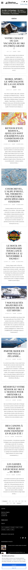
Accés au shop (23, 4)
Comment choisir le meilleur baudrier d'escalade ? (17, 545)
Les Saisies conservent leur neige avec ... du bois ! (14, 468)
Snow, (19, 144)
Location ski (4, 515)
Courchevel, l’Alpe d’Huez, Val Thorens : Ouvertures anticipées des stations (14, 195)
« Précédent (4, 501)
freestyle (3, 529)
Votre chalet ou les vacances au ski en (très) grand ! (14, 43)
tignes (8, 529)
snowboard (7, 527)
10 (14, 503)
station (19, 51)
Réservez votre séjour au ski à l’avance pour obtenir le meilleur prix (14, 391)
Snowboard (5, 12)
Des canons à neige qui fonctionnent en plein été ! (14, 429)
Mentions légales (5, 512)
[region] (14, 562)
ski (2, 527)
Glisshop (14, 51)
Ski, (17, 144)
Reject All (14, 568)
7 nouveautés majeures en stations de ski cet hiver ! (14, 306)
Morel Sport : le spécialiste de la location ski (14, 83)
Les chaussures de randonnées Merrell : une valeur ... (16, 553)
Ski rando (13, 12)
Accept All (14, 565)
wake (12, 529)
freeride (12, 527)
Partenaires (4, 514)
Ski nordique (22, 12)
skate (17, 527)
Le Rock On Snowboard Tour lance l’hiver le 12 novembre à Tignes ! (14, 252)
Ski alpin (20, 10)
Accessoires (15, 13)
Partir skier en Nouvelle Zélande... (14, 354)
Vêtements (6, 13)
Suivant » (19, 503)
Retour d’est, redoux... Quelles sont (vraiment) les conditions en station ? (14, 134)
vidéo (21, 527)
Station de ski (4, 519)
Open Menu (2, 2)
